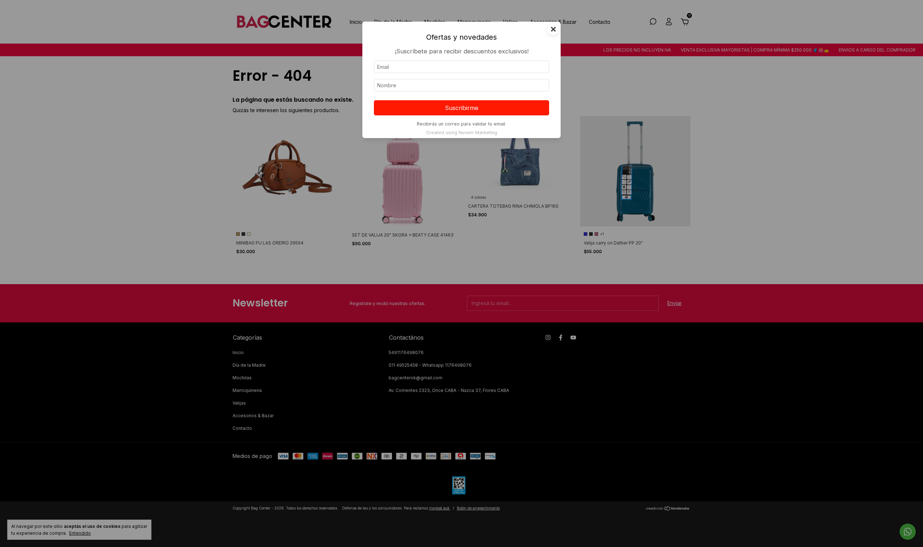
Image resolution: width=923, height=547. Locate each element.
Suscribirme (461, 107)
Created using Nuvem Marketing (461, 132)
